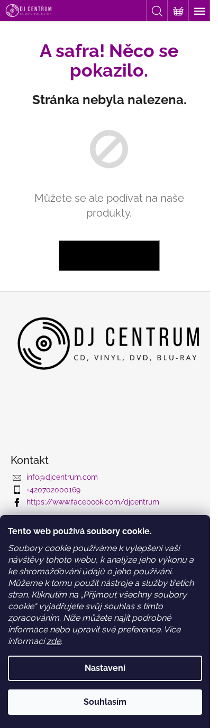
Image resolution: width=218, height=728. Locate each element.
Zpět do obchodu (109, 255)
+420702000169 (53, 490)
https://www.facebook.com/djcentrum (92, 502)
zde (54, 641)
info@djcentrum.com (62, 477)
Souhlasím (105, 702)
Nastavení (105, 668)
